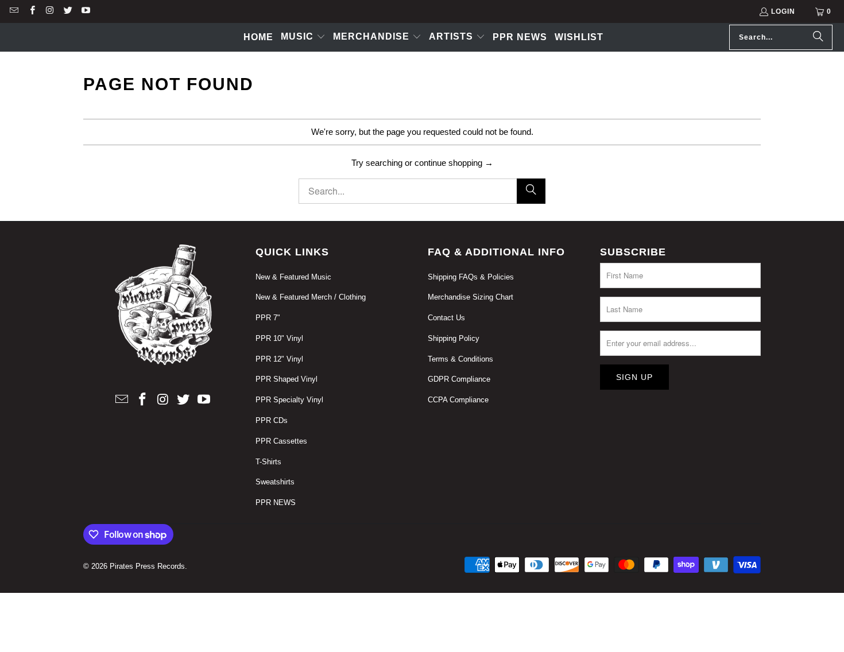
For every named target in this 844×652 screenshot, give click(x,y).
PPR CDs (271, 420)
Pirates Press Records (147, 566)
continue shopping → (454, 163)
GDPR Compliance (459, 379)
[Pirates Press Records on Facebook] (31, 11)
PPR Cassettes (281, 441)
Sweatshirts (275, 482)
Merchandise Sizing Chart (470, 297)
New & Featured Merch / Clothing (310, 297)
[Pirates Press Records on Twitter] (67, 11)
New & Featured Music (293, 277)
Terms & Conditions (460, 359)
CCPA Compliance (458, 399)
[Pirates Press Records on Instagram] (50, 11)
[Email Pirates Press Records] (13, 11)
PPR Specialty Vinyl (289, 399)
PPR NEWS (275, 502)
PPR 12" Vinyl (279, 359)
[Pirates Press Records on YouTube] (85, 11)
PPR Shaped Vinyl (286, 379)
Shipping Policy (453, 338)
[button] (303, 37)
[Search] (818, 37)
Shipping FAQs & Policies (471, 277)
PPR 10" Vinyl (279, 338)
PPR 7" (267, 317)
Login (783, 11)
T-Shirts (268, 461)
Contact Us (446, 317)
